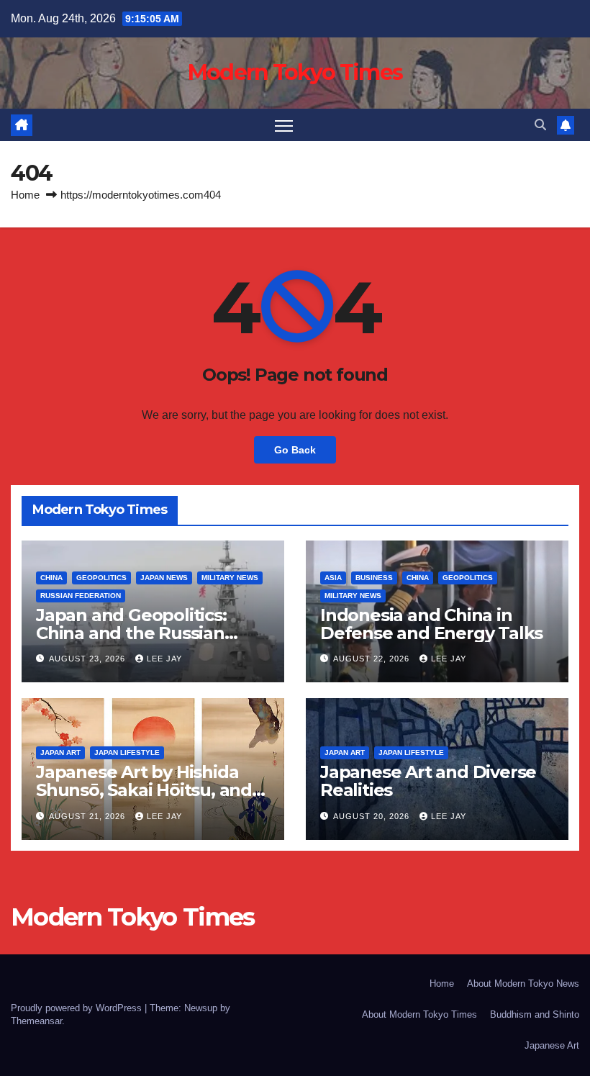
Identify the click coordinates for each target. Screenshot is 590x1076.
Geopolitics (101, 578)
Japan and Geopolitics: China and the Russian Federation (131, 633)
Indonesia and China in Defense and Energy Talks (431, 624)
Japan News (164, 578)
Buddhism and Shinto (534, 1014)
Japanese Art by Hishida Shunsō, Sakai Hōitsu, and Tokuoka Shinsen (144, 789)
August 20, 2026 (372, 816)
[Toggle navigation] (283, 125)
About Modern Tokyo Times (419, 1014)
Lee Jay (164, 658)
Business (374, 578)
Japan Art (60, 752)
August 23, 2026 (88, 658)
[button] (540, 125)
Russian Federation (80, 596)
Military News (229, 578)
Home (25, 195)
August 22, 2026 (372, 658)
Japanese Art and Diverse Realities (428, 780)
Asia (333, 578)
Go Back (295, 450)
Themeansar (36, 1021)
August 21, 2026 (88, 816)
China (51, 578)
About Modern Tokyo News (523, 983)
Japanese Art (552, 1045)
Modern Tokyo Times (295, 72)
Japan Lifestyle (127, 752)
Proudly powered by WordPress (78, 1008)
